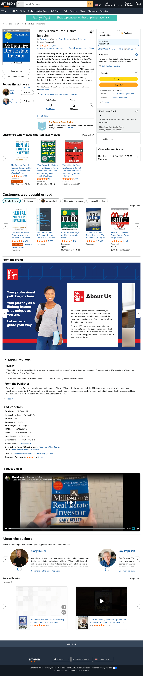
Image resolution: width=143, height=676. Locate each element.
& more (82, 39)
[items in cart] (138, 4)
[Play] (5, 528)
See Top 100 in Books (49, 447)
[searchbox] (55, 4)
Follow (27, 92)
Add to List (108, 139)
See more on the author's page (45, 571)
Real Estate (29, 24)
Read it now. (69, 128)
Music (82, 11)
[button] (4, 11)
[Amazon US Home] (34, 660)
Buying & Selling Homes (22, 245)
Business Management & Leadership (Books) (33, 453)
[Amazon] (8, 4)
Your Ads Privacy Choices (102, 668)
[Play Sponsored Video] (101, 601)
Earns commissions (35, 477)
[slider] (67, 528)
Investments (40, 24)
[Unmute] (137, 528)
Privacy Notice (50, 668)
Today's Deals (26, 11)
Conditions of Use (36, 668)
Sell (65, 11)
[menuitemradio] (133, 528)
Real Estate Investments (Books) (25, 450)
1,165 (125, 241)
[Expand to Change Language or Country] (102, 5)
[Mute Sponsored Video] (63, 612)
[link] (22, 168)
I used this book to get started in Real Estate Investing (36, 480)
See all (27, 88)
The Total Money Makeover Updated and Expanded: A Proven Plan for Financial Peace (108, 621)
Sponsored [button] (6, 582)
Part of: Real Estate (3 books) (50, 49)
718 (74, 241)
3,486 (100, 241)
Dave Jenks (64, 39)
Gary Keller (45, 39)
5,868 (50, 241)
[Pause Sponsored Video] (63, 607)
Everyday (104, 11)
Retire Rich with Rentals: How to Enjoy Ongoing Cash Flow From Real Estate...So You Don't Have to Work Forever (47, 621)
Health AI (14, 11)
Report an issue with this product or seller (58, 94)
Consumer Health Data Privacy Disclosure (74, 668)
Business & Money (16, 24)
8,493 (25, 241)
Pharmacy (92, 11)
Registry (73, 11)
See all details (43, 116)
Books (5, 24)
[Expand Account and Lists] (121, 5)
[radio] (108, 33)
